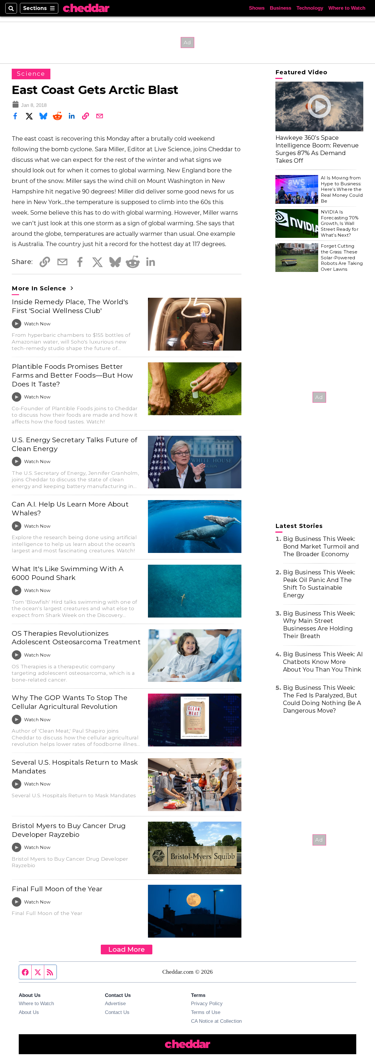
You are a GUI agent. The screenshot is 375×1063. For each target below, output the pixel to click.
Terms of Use (205, 1012)
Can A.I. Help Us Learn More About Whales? (70, 508)
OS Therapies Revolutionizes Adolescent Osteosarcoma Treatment (76, 637)
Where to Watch (346, 8)
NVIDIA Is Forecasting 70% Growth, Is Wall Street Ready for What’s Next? (340, 223)
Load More (126, 949)
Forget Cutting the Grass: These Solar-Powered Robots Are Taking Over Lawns (342, 257)
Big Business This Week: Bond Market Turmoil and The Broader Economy (321, 546)
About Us (29, 1012)
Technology (309, 8)
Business (280, 8)
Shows (257, 8)
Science (31, 73)
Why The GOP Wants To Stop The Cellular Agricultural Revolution (69, 702)
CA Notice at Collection (216, 1021)
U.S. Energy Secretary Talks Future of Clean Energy (74, 444)
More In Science (40, 288)
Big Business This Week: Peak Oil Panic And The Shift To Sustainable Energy (319, 584)
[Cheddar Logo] (86, 8)
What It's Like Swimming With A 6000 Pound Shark (67, 573)
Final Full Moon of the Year (57, 889)
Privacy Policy (207, 1003)
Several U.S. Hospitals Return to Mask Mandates (75, 766)
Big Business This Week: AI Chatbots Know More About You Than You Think (323, 662)
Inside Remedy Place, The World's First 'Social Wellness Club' (70, 306)
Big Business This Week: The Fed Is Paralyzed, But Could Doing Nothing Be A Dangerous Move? (322, 699)
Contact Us (117, 1012)
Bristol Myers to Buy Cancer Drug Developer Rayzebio (69, 830)
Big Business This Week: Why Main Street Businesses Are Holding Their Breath (319, 625)
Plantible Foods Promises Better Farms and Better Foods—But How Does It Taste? (72, 375)
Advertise (115, 1003)
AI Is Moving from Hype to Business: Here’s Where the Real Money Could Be (342, 189)
